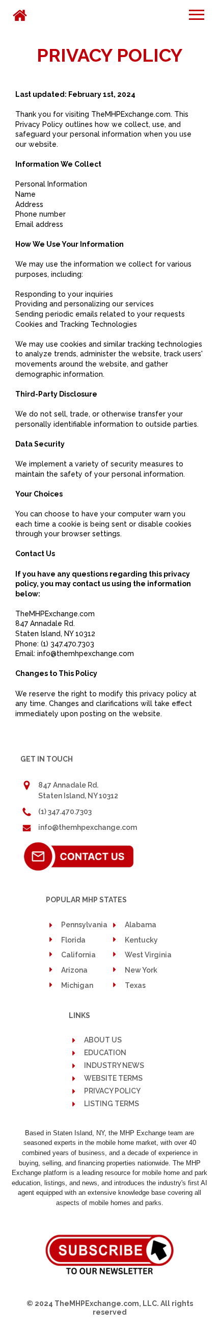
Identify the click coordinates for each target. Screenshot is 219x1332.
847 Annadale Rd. (68, 785)
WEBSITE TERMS (113, 1078)
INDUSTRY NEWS (114, 1065)
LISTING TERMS (111, 1104)
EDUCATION (105, 1053)
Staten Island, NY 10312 (78, 796)
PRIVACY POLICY (112, 1091)
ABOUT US (103, 1039)
